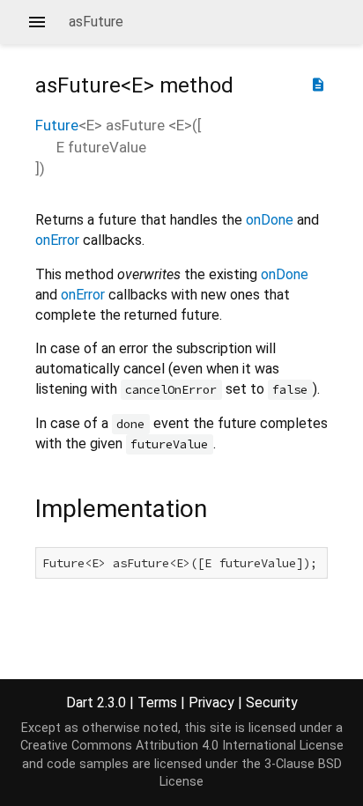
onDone (269, 219)
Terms (157, 702)
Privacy (211, 702)
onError (57, 240)
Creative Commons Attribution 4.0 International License (182, 745)
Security (272, 702)
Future (56, 125)
